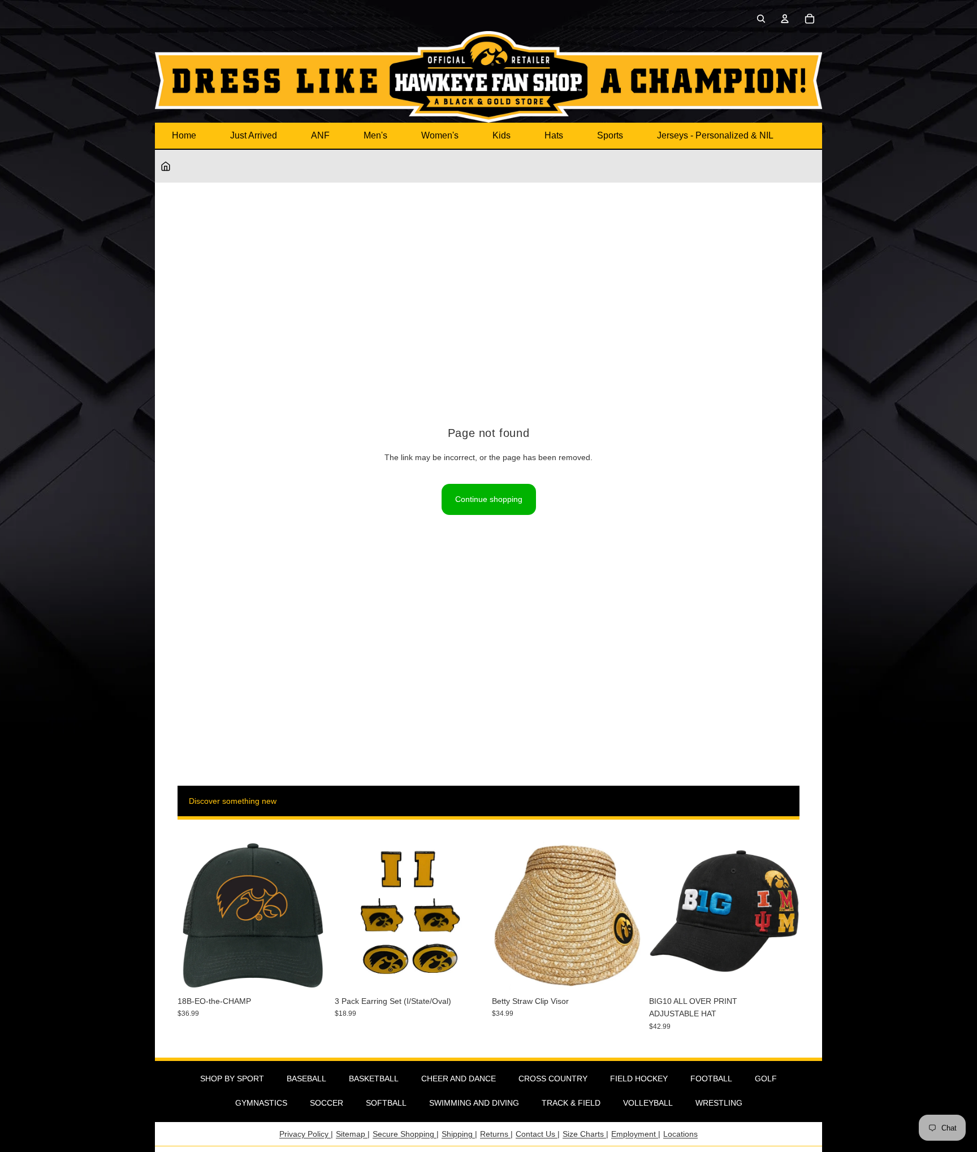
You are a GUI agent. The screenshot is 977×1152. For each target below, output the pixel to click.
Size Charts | (585, 1133)
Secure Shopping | (406, 1133)
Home (184, 135)
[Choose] (782, 973)
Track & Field (571, 1102)
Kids (501, 135)
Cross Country (552, 1078)
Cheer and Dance (458, 1078)
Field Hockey (639, 1078)
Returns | (496, 1133)
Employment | (635, 1133)
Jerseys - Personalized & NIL (715, 135)
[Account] (784, 18)
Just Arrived (253, 135)
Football (711, 1078)
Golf (766, 1078)
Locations (680, 1133)
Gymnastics (261, 1102)
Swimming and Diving (474, 1102)
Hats (553, 135)
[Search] (761, 18)
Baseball (306, 1078)
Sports (610, 135)
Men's (375, 135)
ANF (320, 135)
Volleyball (648, 1102)
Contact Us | (538, 1133)
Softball (386, 1102)
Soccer (326, 1102)
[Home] (166, 166)
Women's (440, 135)
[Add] (310, 973)
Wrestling (718, 1102)
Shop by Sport (232, 1078)
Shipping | (459, 1133)
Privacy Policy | (306, 1133)
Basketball (374, 1078)
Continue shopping (488, 499)
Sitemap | (353, 1133)
